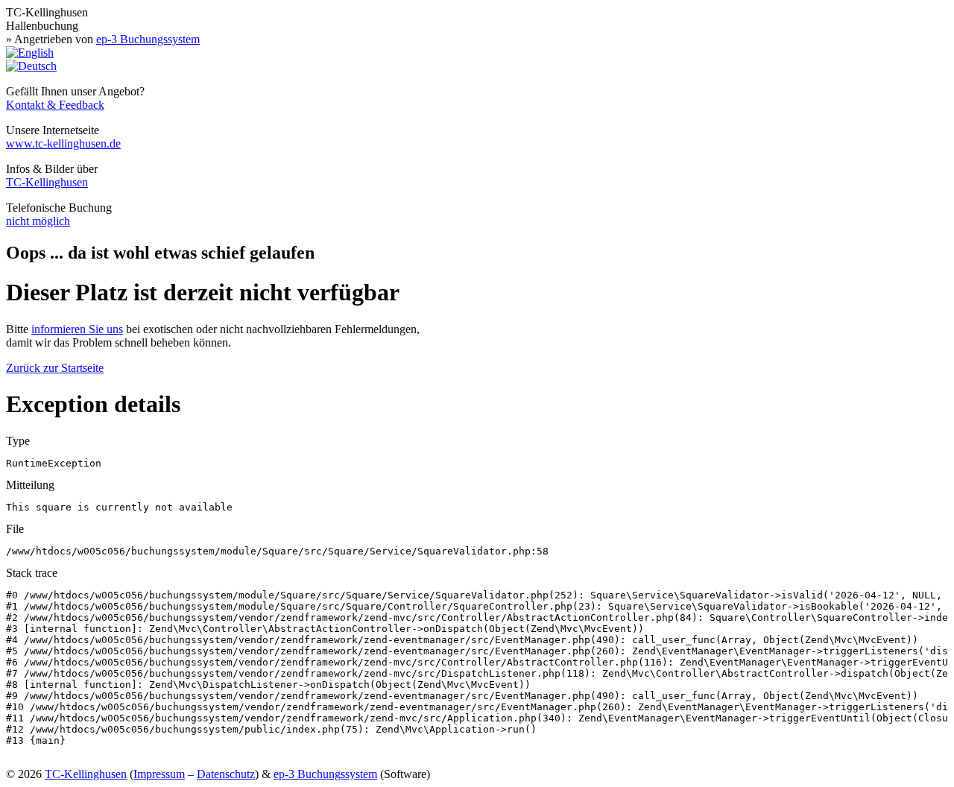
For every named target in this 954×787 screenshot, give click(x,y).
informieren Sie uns (77, 329)
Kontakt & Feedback (55, 104)
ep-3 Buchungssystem (148, 39)
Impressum (159, 774)
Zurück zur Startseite (55, 367)
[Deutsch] (31, 66)
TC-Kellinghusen (47, 182)
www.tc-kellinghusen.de (63, 143)
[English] (30, 52)
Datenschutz (226, 774)
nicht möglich (38, 221)
